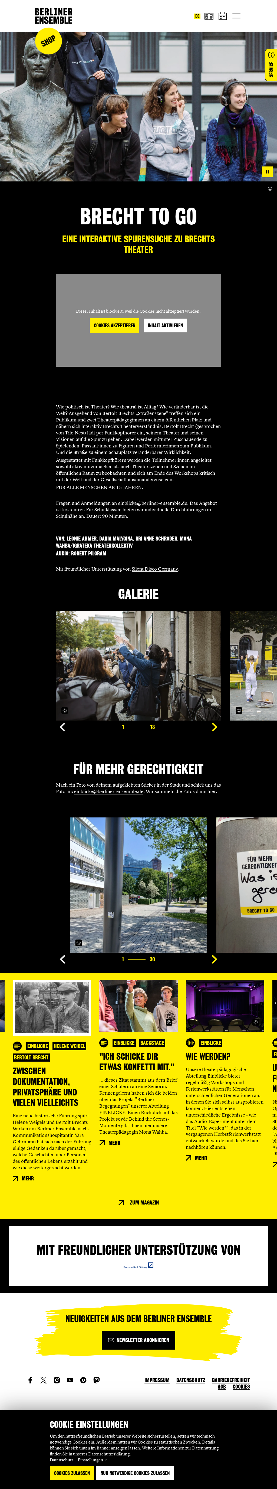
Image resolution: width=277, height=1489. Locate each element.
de (197, 16)
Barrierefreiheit (231, 1380)
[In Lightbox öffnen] (211, 710)
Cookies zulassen (72, 1473)
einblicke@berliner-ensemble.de (152, 503)
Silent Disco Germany (155, 569)
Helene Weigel (69, 1046)
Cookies (241, 1386)
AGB (222, 1386)
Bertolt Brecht (31, 1057)
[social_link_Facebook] (30, 1380)
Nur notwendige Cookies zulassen (135, 1473)
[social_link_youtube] (70, 1380)
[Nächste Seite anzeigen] (214, 727)
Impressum (157, 1380)
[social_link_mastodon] (96, 1380)
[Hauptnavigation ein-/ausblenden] (236, 16)
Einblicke (37, 1046)
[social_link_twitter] (43, 1380)
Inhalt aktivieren (165, 325)
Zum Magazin (144, 1202)
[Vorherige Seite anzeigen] (62, 727)
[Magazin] (209, 16)
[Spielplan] (223, 16)
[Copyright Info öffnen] (270, 189)
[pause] (267, 171)
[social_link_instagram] (57, 1380)
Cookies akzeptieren (114, 325)
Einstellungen (90, 1460)
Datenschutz (61, 1460)
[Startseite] (53, 16)
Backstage (152, 1043)
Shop (48, 41)
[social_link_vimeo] (83, 1380)
